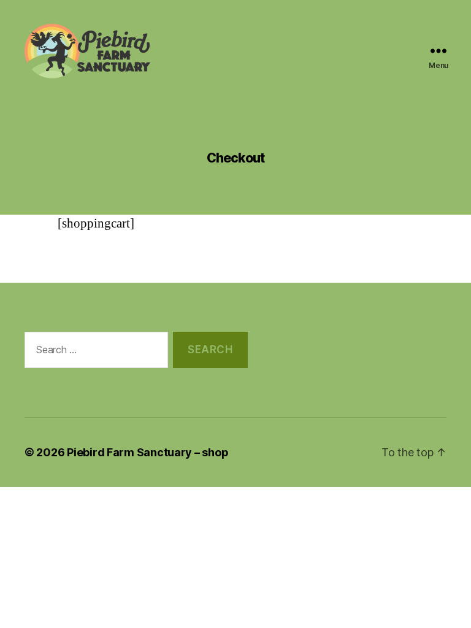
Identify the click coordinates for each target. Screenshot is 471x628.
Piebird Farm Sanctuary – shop (147, 452)
